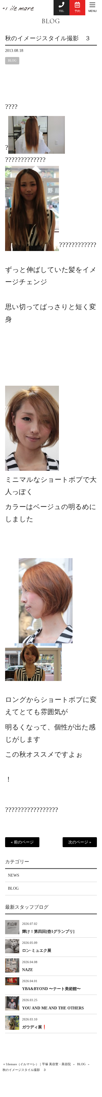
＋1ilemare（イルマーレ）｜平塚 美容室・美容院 (37, 1064)
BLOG (51, 21)
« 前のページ (22, 842)
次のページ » (79, 842)
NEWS (13, 875)
